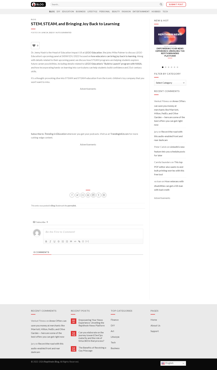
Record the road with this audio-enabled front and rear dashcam (168, 135)
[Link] (79, 241)
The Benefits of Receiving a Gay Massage (92, 349)
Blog (52, 11)
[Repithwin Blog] (38, 4)
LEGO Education (93, 52)
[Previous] (156, 46)
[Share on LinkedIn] (93, 195)
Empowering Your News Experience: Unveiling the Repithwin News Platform (92, 322)
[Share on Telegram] (104, 195)
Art (112, 331)
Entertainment (141, 11)
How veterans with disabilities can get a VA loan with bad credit (169, 185)
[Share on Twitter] (77, 195)
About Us (155, 325)
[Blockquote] (71, 241)
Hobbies (156, 11)
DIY (58, 11)
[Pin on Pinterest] (88, 195)
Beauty (116, 11)
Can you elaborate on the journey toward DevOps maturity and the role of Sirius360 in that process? (91, 336)
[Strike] (59, 241)
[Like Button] (34, 45)
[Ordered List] (63, 241)
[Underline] (54, 241)
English (169, 363)
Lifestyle (92, 11)
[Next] (183, 46)
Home (154, 319)
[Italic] (50, 241)
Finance (115, 319)
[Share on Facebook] (72, 195)
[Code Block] (75, 241)
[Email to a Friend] (82, 195)
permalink (72, 205)
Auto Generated (63, 32)
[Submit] (161, 4)
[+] (87, 241)
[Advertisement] (88, 111)
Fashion (126, 11)
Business (80, 11)
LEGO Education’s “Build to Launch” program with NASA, (113, 63)
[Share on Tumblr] (98, 195)
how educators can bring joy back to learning (113, 56)
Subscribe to (48, 133)
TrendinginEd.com (119, 133)
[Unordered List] (67, 241)
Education (68, 11)
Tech (165, 11)
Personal (104, 11)
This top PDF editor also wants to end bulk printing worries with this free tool (169, 168)
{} (83, 241)
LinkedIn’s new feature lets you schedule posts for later (169, 151)
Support (155, 331)
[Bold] (46, 241)
